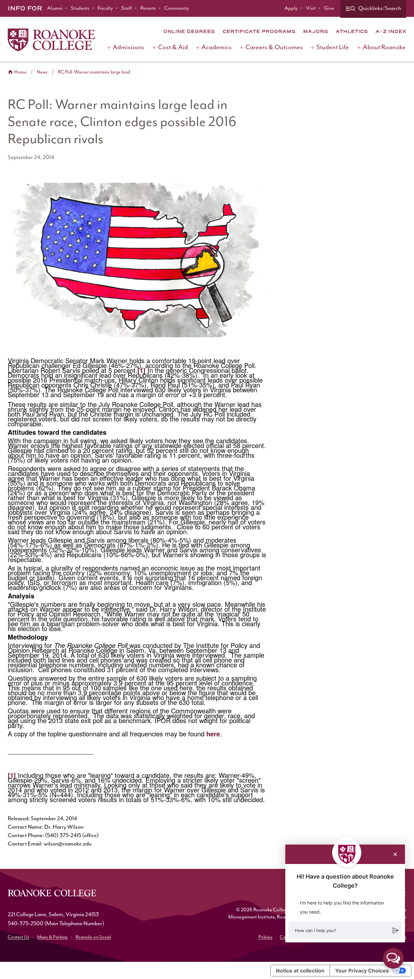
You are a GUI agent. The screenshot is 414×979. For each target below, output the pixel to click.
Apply (291, 8)
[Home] (51, 40)
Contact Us (18, 937)
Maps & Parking (52, 937)
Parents (148, 8)
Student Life (332, 47)
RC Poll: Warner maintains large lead (94, 72)
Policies (265, 937)
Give (329, 8)
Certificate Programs (259, 31)
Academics (217, 47)
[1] (141, 370)
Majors (315, 31)
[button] (345, 930)
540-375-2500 (25, 923)
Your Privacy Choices (362, 970)
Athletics (352, 31)
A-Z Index (391, 31)
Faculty (105, 8)
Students (80, 8)
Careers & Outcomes (274, 47)
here (213, 733)
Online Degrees (189, 31)
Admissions (128, 47)
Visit (311, 8)
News (42, 72)
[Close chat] (395, 854)
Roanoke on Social (93, 937)
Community (176, 8)
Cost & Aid (173, 47)
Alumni (54, 8)
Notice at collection (300, 970)
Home (20, 72)
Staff (126, 8)
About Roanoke (384, 47)
